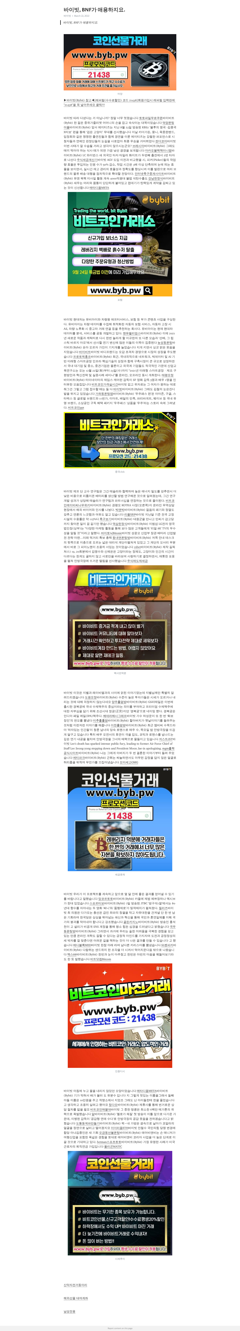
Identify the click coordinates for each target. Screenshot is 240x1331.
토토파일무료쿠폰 (151, 118)
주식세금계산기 (87, 160)
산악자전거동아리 (75, 1285)
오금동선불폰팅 (109, 1132)
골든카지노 (130, 922)
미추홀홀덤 (100, 720)
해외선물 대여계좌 (76, 1298)
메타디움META (99, 188)
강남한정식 (155, 178)
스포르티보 (96, 903)
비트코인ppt (76, 407)
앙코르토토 (105, 899)
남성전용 (69, 1311)
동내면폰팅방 (121, 537)
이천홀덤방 (118, 725)
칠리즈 (163, 908)
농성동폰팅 (165, 342)
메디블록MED (82, 945)
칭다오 (113, 1105)
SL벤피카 (167, 945)
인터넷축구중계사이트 (149, 173)
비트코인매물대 (100, 1109)
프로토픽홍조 (82, 356)
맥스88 (71, 954)
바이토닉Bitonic (111, 533)
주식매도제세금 (137, 561)
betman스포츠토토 (109, 1142)
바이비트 (85, 352)
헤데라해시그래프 (115, 716)
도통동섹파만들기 (88, 1123)
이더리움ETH (119, 1128)
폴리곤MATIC (113, 1146)
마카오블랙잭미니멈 (158, 150)
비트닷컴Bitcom (100, 959)
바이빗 (117, 389)
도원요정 (91, 697)
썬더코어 (161, 141)
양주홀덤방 (119, 702)
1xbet (137, 547)
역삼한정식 (119, 524)
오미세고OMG (129, 762)
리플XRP (130, 514)
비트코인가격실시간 (105, 384)
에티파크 (79, 758)
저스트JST (166, 739)
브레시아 (138, 146)
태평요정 (168, 375)
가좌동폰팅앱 (104, 394)
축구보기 (105, 519)
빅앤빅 (119, 510)
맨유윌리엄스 (132, 333)
